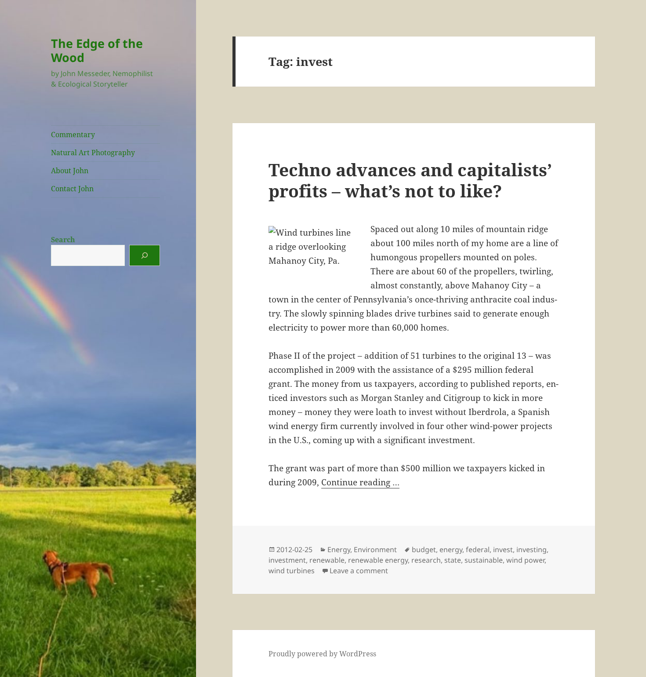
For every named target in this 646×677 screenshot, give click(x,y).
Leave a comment (359, 570)
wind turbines (292, 570)
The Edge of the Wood (97, 50)
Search (63, 239)
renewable (327, 560)
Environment (375, 549)
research (426, 560)
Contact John (72, 188)
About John (69, 170)
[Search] (144, 255)
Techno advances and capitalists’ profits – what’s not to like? (410, 180)
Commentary (73, 134)
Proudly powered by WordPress (322, 654)
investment (287, 560)
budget (424, 549)
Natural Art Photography (93, 152)
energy (450, 549)
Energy (338, 549)
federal (478, 549)
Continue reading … (360, 482)
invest (503, 549)
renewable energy (378, 560)
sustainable (484, 560)
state (452, 560)
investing (531, 549)
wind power (525, 560)
